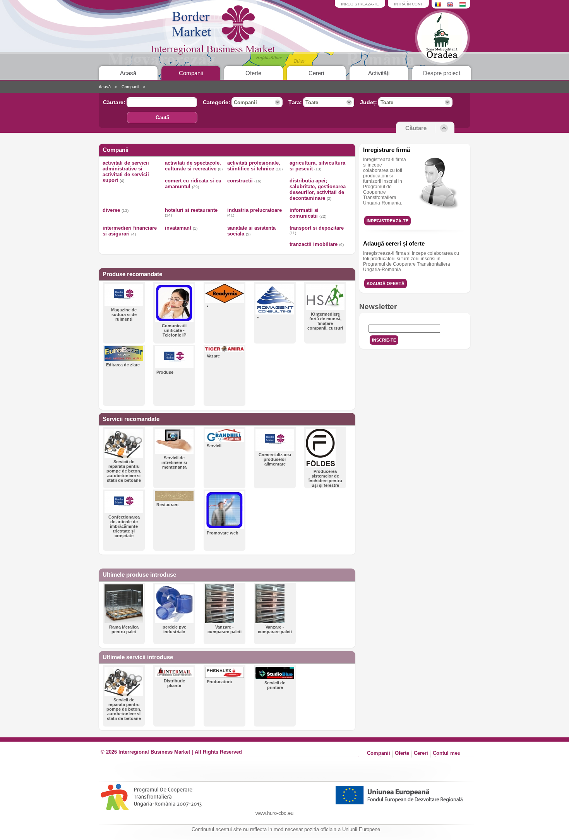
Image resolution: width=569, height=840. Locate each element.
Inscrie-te (384, 340)
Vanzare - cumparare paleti (224, 629)
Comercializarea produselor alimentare (275, 459)
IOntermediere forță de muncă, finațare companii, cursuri (325, 321)
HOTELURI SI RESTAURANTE (191, 212)
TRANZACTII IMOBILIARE (317, 244)
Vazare (213, 356)
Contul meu (447, 753)
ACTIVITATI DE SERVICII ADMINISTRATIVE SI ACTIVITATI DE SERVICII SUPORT (126, 171)
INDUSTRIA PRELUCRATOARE (254, 212)
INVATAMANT (181, 228)
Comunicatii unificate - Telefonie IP (174, 330)
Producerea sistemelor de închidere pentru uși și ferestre (325, 478)
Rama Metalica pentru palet (124, 629)
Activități (378, 73)
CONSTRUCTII (244, 181)
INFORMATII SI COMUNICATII (308, 213)
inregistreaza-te (360, 4)
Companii (191, 73)
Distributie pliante (174, 683)
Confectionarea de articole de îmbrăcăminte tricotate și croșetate (124, 526)
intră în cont (408, 4)
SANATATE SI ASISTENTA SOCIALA (251, 231)
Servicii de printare (274, 685)
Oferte (253, 73)
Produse (164, 372)
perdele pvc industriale (174, 629)
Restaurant (167, 504)
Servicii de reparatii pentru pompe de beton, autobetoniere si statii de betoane (123, 471)
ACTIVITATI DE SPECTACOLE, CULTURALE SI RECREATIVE (194, 166)
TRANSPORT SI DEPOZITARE (317, 230)
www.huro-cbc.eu (274, 813)
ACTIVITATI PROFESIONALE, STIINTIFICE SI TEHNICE (255, 166)
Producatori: (219, 681)
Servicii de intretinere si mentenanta (174, 462)
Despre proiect (441, 73)
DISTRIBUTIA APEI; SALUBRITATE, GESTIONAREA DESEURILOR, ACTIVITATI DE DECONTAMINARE (318, 189)
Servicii (214, 445)
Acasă (128, 73)
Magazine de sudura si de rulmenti (124, 314)
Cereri (316, 73)
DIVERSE (116, 210)
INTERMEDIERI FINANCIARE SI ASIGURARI (130, 231)
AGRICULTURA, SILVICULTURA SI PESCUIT (317, 166)
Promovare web (222, 533)
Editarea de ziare (123, 364)
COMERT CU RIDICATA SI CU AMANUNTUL (193, 183)
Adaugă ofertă (385, 283)
